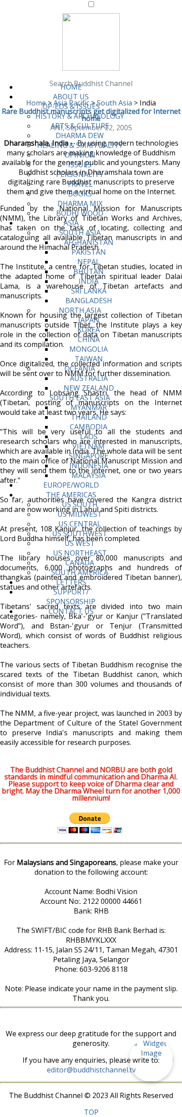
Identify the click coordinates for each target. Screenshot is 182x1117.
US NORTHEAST (80, 553)
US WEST (79, 543)
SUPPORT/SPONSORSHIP (70, 596)
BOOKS (80, 194)
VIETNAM (88, 446)
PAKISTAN (89, 252)
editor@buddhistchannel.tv (91, 1070)
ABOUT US (71, 97)
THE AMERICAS (71, 495)
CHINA (89, 339)
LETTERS (71, 582)
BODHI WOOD (79, 213)
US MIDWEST (79, 514)
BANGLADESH (88, 300)
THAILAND (89, 417)
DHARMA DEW (80, 135)
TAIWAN (89, 359)
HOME (71, 87)
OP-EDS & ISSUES (71, 106)
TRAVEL (80, 184)
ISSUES (79, 164)
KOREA (88, 330)
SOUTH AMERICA (79, 572)
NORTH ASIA (80, 310)
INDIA (89, 281)
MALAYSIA (89, 475)
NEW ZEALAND (89, 388)
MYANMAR (89, 407)
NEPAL (88, 262)
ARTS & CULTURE (80, 126)
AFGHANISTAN (89, 242)
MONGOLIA (88, 349)
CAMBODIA (88, 427)
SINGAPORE (88, 456)
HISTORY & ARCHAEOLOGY (79, 116)
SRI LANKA (88, 291)
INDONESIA (88, 465)
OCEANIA (79, 368)
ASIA (71, 223)
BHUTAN (88, 271)
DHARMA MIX (79, 203)
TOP (91, 1112)
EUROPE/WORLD (71, 485)
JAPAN (88, 320)
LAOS (89, 436)
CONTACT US (71, 611)
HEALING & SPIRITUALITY (80, 145)
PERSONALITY (79, 174)
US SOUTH (80, 504)
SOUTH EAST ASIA (79, 397)
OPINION (79, 155)
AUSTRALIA (89, 378)
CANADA (79, 563)
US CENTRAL (79, 524)
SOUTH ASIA (80, 232)
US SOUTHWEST (79, 533)
